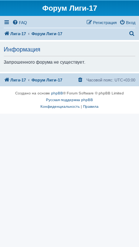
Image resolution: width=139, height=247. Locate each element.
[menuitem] (19, 22)
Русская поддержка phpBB (69, 100)
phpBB (57, 93)
